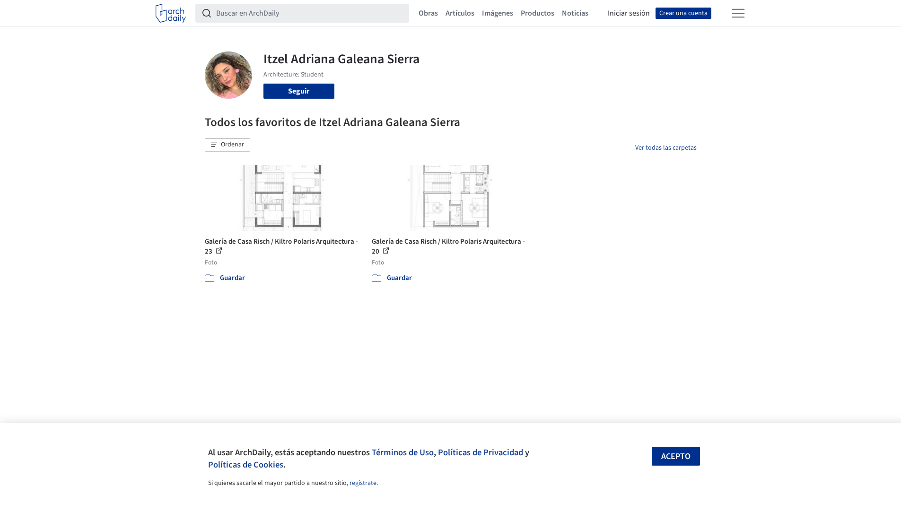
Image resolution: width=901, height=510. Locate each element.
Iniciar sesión (629, 13)
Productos (537, 13)
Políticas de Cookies (245, 465)
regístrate (363, 483)
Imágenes (497, 13)
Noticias (575, 13)
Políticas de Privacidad (480, 452)
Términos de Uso (403, 452)
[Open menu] (738, 13)
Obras (428, 13)
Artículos (460, 13)
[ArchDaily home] (171, 13)
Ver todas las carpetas (666, 147)
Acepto (676, 456)
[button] (227, 145)
